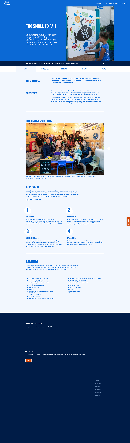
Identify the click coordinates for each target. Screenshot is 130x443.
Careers (97, 380)
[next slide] (108, 148)
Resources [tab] (45, 69)
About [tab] (26, 69)
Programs (111, 3)
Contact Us (97, 395)
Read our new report (71, 63)
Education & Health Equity (38, 21)
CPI (106, 3)
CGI (103, 3)
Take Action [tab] (65, 69)
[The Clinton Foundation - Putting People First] (7, 3)
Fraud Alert (98, 392)
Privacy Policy (98, 386)
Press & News (98, 383)
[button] (123, 3)
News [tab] (104, 69)
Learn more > (84, 225)
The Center (99, 3)
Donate (117, 3)
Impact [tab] (84, 69)
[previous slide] (21, 148)
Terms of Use (98, 389)
